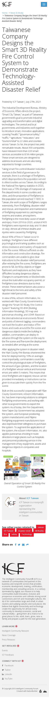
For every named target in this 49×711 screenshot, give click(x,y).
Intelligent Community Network (15, 631)
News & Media (16, 13)
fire (5, 534)
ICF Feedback (8, 654)
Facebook (8, 665)
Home (4, 13)
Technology (27, 534)
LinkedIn (8, 674)
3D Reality (39, 531)
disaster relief (24, 531)
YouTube (8, 678)
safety (14, 534)
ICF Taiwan (8, 531)
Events (5, 650)
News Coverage (9, 635)
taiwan (41, 527)
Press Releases (8, 639)
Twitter (7, 670)
